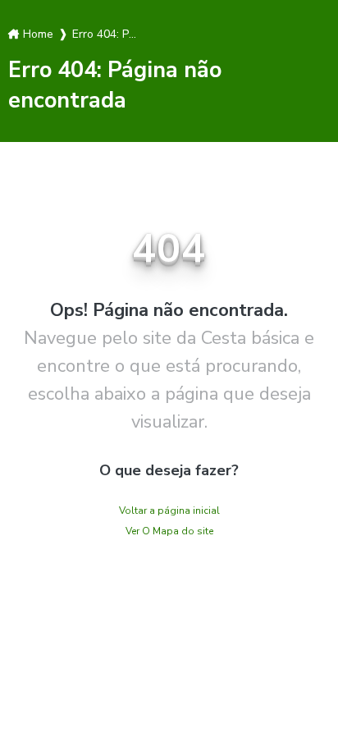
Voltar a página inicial (169, 510)
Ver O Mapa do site (169, 531)
